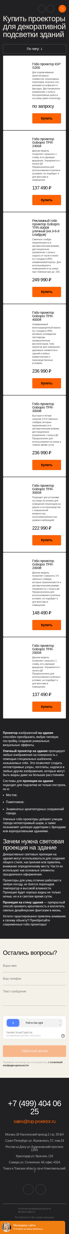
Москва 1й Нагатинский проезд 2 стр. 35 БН (34, 1134)
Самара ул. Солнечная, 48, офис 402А (34, 1162)
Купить (47, 118)
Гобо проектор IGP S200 (46, 65)
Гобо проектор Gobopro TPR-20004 (43, 649)
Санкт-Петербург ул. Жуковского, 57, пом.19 (34, 1140)
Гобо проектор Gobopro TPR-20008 (43, 564)
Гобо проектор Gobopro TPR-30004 (43, 489)
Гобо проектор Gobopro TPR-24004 (43, 142)
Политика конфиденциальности (34, 1208)
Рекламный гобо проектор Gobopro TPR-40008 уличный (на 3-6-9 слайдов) (45, 227)
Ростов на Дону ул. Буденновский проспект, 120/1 (34, 1148)
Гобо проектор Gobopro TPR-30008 (43, 407)
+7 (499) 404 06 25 (34, 1107)
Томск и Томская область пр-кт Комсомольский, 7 (34, 1170)
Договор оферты (26, 1211)
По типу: (33, 49)
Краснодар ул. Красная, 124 (34, 1156)
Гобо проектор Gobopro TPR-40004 (43, 316)
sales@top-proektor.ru (35, 1121)
